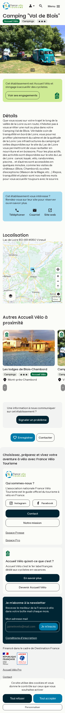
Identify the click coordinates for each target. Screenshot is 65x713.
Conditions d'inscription (21, 638)
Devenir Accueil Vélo (32, 587)
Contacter (45, 437)
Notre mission (32, 523)
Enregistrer (25, 437)
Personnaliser (32, 707)
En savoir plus (32, 578)
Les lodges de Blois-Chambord (25, 369)
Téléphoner (17, 214)
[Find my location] (57, 269)
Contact (32, 513)
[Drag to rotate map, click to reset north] (57, 286)
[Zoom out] (57, 281)
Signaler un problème (33, 420)
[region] (32, 272)
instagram (20, 503)
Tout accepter (48, 698)
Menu (51, 6)
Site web (50, 214)
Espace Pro (13, 540)
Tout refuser (17, 698)
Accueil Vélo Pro (12, 669)
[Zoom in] (57, 276)
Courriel (34, 214)
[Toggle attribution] (58, 294)
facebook (47, 503)
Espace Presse (15, 532)
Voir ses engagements (22, 95)
